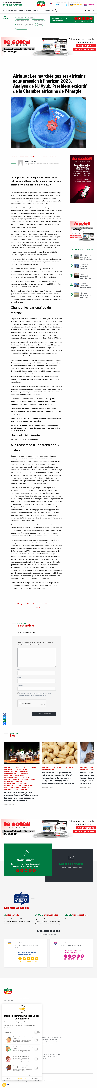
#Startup (7, 789)
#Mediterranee (9, 783)
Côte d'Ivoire (45, 10)
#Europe (7, 779)
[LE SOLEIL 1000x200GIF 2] (48, 46)
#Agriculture (8, 769)
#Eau (40, 24)
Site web (20, 685)
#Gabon (33, 779)
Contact (20, 1081)
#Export (16, 779)
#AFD (25, 767)
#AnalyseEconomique (28, 156)
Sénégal (36, 10)
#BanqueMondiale (10, 771)
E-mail (19, 677)
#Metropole (22, 783)
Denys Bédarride (30, 161)
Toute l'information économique (12, 4)
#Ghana (92, 767)
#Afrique (20, 17)
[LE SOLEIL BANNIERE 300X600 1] (82, 179)
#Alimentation (22, 769)
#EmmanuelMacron (11, 777)
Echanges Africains (10, 10)
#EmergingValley (21, 775)
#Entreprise (25, 777)
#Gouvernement (48, 769)
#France (17, 767)
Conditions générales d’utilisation (45, 1081)
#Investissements (23, 20)
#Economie (30, 17)
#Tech (16, 789)
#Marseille (20, 781)
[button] (56, 10)
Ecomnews (60, 5)
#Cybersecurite (38, 20)
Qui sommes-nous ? (10, 1081)
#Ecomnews (24, 773)
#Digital (19, 24)
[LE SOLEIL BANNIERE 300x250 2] (82, 231)
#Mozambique (57, 767)
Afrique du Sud (25, 10)
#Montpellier (9, 785)
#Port (6, 787)
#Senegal (25, 787)
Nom (19, 669)
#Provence (15, 787)
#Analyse (14, 156)
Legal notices (29, 1081)
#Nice (19, 785)
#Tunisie (24, 789)
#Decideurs (43, 156)
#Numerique (30, 24)
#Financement (21, 28)
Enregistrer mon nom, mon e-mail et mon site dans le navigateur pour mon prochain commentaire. (35, 694)
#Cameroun (24, 771)
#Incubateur (8, 781)
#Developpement (10, 773)
